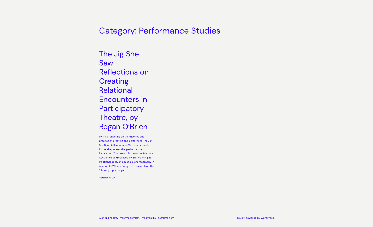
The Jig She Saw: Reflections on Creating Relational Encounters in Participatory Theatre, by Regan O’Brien (124, 90)
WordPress (267, 218)
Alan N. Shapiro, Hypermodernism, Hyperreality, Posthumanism (136, 218)
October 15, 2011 (107, 177)
